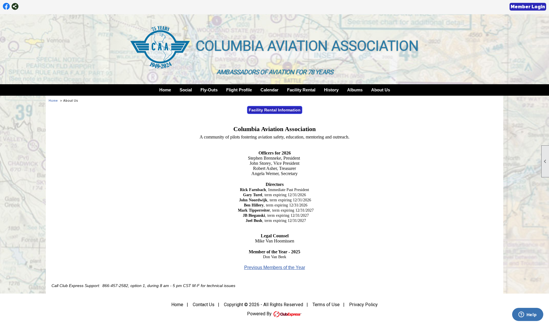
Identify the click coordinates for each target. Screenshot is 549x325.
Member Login (528, 6)
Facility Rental (301, 89)
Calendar (269, 89)
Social (186, 89)
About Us (380, 89)
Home (165, 89)
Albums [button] (355, 89)
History (331, 89)
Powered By (260, 313)
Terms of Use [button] (326, 304)
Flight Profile (239, 89)
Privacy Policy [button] (363, 304)
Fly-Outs (209, 89)
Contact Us (203, 304)
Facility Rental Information (275, 110)
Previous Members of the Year (274, 267)
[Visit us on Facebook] (6, 6)
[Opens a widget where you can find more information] (527, 315)
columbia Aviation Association (307, 46)
